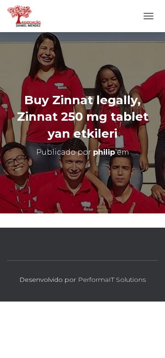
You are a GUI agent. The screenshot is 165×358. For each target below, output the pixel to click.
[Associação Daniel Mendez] (28, 16)
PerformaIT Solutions (112, 279)
